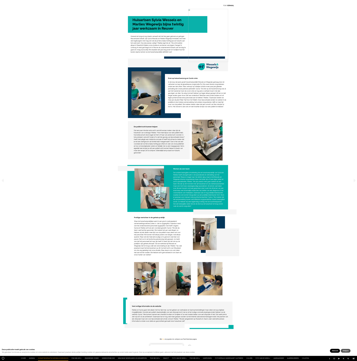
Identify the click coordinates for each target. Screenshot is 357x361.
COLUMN (249, 358)
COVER (23, 358)
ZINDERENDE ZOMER (92, 358)
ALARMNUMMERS (293, 358)
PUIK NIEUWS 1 (76, 358)
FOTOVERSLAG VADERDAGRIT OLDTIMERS (229, 358)
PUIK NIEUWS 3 (195, 358)
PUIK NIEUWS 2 (155, 358)
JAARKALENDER (278, 358)
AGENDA (32, 358)
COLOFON (305, 358)
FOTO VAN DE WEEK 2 (263, 358)
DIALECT (166, 358)
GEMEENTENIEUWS (108, 358)
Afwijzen (346, 351)
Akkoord (335, 351)
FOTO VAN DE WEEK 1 (179, 358)
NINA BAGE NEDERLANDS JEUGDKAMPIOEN (132, 358)
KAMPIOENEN (207, 358)
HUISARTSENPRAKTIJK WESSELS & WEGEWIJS (53, 358)
